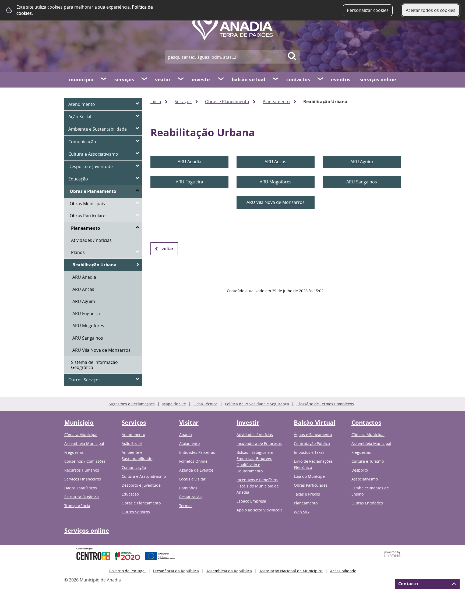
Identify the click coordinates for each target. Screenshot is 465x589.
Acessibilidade (343, 570)
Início (155, 101)
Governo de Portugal (127, 570)
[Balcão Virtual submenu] (276, 79)
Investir (201, 79)
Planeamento (276, 101)
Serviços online (378, 79)
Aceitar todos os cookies (430, 10)
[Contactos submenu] (320, 79)
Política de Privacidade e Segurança (257, 403)
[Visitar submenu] (181, 79)
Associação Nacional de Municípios (291, 570)
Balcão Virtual (248, 79)
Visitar (163, 79)
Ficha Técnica (205, 403)
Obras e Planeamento (227, 101)
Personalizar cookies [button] (368, 10)
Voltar (167, 249)
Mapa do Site (174, 403)
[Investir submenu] (221, 79)
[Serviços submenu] (144, 79)
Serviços (124, 79)
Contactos (298, 79)
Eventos (340, 79)
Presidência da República (176, 570)
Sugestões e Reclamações (132, 403)
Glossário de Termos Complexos (325, 403)
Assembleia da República (229, 570)
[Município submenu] (104, 79)
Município (81, 79)
